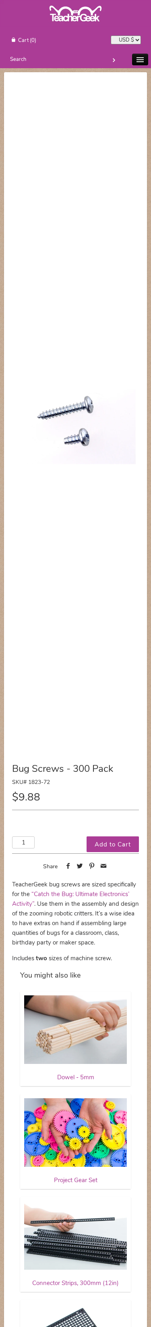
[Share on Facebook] (68, 866)
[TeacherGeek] (75, 25)
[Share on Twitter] (80, 866)
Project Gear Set (75, 1180)
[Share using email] (103, 866)
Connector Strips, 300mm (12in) (75, 1283)
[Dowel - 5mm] (75, 1029)
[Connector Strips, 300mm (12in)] (75, 1235)
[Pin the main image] (92, 866)
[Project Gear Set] (75, 1132)
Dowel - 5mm (75, 1077)
